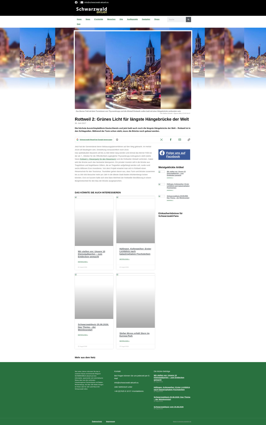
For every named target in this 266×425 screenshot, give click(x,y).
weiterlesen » (170, 177)
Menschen (111, 19)
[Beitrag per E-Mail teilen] (179, 139)
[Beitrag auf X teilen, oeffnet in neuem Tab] (161, 139)
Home (79, 19)
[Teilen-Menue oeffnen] (189, 139)
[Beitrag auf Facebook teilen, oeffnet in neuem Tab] (170, 139)
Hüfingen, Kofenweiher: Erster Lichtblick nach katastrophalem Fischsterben (135, 251)
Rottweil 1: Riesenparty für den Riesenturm (98, 159)
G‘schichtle (98, 19)
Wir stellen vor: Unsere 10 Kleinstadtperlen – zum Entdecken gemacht (91, 254)
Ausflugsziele (132, 19)
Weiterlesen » (83, 262)
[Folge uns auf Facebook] (162, 153)
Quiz (78, 24)
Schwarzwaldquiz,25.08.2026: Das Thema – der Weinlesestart (93, 327)
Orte (121, 19)
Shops (156, 19)
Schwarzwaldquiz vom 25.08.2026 (168, 407)
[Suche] (188, 19)
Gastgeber (146, 19)
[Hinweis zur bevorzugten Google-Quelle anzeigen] (117, 139)
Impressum (110, 421)
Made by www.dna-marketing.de (182, 421)
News (88, 19)
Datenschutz (97, 421)
